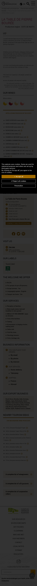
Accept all (19, 176)
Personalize (18, 186)
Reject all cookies (19, 181)
